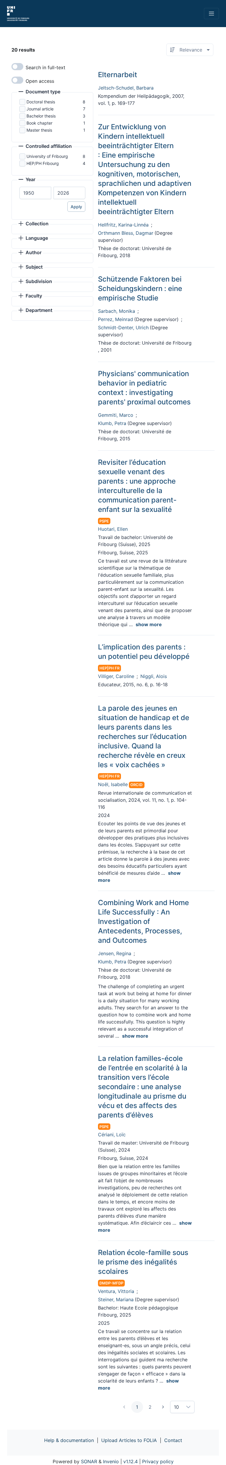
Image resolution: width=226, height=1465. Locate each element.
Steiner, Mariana (116, 1299)
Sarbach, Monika (116, 311)
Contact (173, 1440)
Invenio (111, 1461)
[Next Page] (163, 1407)
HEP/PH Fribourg (42, 163)
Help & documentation (69, 1440)
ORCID (136, 785)
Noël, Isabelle (113, 784)
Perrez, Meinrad (115, 319)
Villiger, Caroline (116, 676)
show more (149, 624)
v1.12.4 (130, 1461)
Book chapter (39, 122)
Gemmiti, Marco (115, 415)
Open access (40, 81)
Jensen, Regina (114, 953)
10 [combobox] (176, 1407)
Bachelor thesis (41, 115)
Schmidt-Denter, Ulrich (123, 327)
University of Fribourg (47, 156)
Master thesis (39, 130)
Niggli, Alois (153, 676)
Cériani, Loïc (112, 1134)
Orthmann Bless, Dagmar (125, 233)
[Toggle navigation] (211, 13)
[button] (39, 92)
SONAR (89, 1461)
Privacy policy (158, 1461)
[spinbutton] (35, 193)
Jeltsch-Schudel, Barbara (126, 88)
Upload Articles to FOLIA (129, 1440)
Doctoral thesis (40, 101)
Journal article (40, 108)
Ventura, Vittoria (116, 1291)
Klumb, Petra (112, 423)
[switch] (17, 66)
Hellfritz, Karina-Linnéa (123, 225)
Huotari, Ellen (113, 529)
